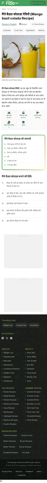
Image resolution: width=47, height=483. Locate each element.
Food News (34, 325)
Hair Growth (31, 361)
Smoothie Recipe (34, 416)
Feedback (29, 471)
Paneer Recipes (10, 400)
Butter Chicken (9, 447)
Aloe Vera (31, 353)
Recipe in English (9, 24)
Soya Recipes (9, 408)
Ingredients (30, 30)
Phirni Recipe (32, 420)
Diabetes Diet (9, 357)
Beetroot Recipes (11, 420)
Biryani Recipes (26, 441)
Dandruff (30, 369)
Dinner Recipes (10, 392)
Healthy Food (9, 373)
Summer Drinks (33, 400)
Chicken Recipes (10, 435)
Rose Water (31, 357)
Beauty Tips (32, 377)
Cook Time (18, 30)
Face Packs (31, 373)
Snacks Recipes (10, 424)
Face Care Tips (33, 412)
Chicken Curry (26, 435)
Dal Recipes (8, 412)
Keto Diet (7, 361)
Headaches (8, 381)
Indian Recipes (9, 431)
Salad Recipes (9, 396)
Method (41, 30)
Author (39, 471)
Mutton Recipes (9, 441)
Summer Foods (33, 396)
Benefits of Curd (33, 404)
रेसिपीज (4, 9)
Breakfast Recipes (10, 453)
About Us (19, 471)
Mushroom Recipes (11, 404)
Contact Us (22, 475)
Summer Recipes (33, 392)
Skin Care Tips (33, 408)
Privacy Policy (7, 471)
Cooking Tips (21, 325)
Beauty (29, 349)
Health (6, 349)
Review (24, 24)
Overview (6, 30)
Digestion (7, 377)
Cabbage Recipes (11, 416)
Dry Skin (30, 365)
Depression (8, 365)
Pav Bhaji (25, 453)
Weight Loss (7, 325)
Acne (29, 381)
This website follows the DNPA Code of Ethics (23, 462)
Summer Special (33, 388)
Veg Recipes (8, 388)
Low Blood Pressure (12, 369)
